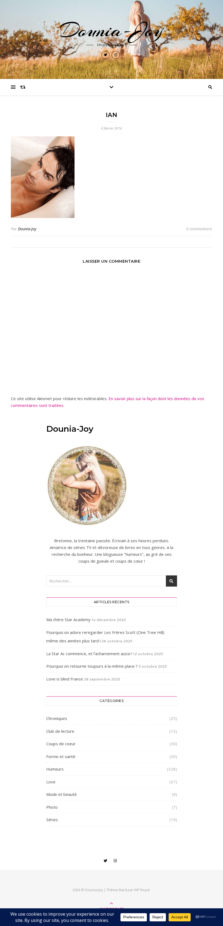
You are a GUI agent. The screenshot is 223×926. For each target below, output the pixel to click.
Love (50, 781)
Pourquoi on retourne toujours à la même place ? (92, 666)
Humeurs (55, 769)
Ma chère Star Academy (68, 619)
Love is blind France (64, 679)
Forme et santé (60, 756)
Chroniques (56, 718)
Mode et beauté (61, 794)
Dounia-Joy (111, 30)
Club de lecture (60, 731)
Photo (52, 807)
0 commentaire (199, 228)
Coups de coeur (61, 743)
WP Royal (142, 889)
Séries (52, 819)
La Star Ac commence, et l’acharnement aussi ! (89, 653)
